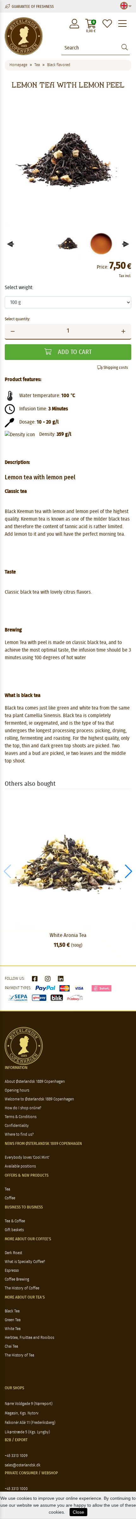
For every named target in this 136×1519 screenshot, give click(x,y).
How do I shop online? (23, 1108)
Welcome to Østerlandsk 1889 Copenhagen (39, 1099)
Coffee (10, 1198)
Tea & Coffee (15, 1221)
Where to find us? (19, 1135)
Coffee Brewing (17, 1279)
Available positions (20, 1166)
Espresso (12, 1271)
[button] (125, 244)
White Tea (13, 1329)
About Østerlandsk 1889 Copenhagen (35, 1082)
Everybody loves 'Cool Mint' (27, 1158)
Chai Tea (11, 1347)
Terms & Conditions (20, 1117)
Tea (7, 1189)
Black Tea (12, 1311)
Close (78, 1512)
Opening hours (17, 1090)
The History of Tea (19, 1355)
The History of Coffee (22, 1288)
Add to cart (74, 352)
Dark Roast (13, 1253)
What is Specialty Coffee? (25, 1262)
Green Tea (13, 1320)
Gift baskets (14, 1230)
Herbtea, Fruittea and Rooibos (29, 1338)
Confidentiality (17, 1126)
